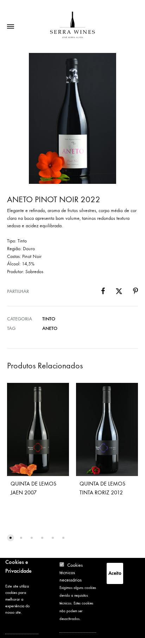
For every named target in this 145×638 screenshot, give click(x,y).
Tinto (48, 319)
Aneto (49, 328)
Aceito (114, 573)
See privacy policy (16, 625)
